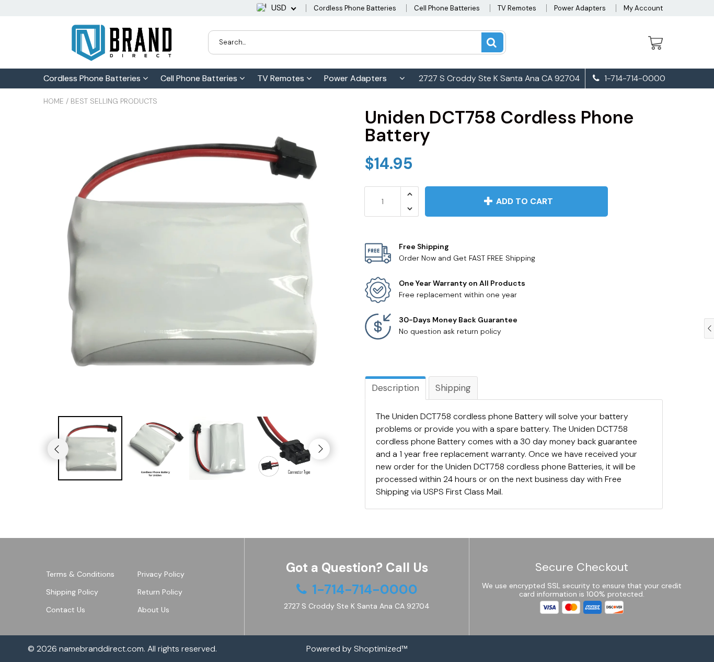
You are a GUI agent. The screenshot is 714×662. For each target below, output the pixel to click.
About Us (153, 609)
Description (395, 388)
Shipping (453, 388)
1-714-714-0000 (633, 78)
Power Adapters (580, 8)
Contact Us (65, 609)
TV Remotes (517, 8)
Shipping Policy (72, 592)
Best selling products (114, 101)
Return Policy (159, 592)
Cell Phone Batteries (447, 8)
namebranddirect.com (101, 648)
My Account (643, 8)
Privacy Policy (161, 574)
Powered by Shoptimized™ (357, 648)
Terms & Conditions (80, 574)
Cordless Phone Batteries (355, 8)
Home (53, 101)
